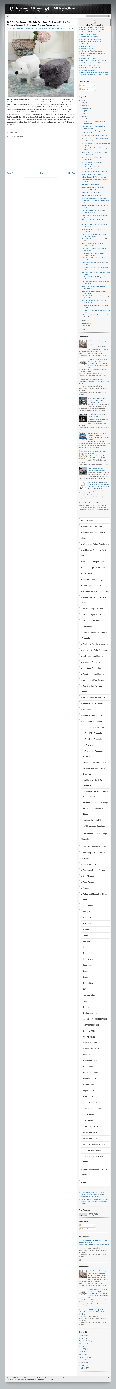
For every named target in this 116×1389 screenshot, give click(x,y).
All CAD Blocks (53, 16)
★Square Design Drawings (92, 608)
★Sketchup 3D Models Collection (91, 32)
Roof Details (88, 1096)
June (84, 113)
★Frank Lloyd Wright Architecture (94, 644)
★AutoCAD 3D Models (92, 733)
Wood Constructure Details (94, 1144)
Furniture (86, 941)
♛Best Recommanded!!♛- (94, 25)
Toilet (85, 935)
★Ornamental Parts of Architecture (91, 51)
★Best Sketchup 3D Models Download (94, 177)
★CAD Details (85, 44)
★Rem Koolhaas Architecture (93, 697)
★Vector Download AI (87, 48)
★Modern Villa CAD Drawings (95, 802)
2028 (82, 100)
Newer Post (11, 173)
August (84, 111)
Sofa (85, 947)
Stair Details (88, 1120)
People (86, 1007)
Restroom (87, 923)
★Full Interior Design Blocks (90, 184)
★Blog (83, 1182)
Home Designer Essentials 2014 (89, 503)
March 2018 (82, 1354)
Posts (83, 85)
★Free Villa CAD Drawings (92, 579)
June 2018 (82, 1346)
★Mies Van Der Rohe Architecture (94, 650)
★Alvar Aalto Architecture (91, 662)
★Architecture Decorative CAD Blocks (92, 29)
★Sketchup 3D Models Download (92, 174)
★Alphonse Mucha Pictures (92, 703)
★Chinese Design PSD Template (92, 782)
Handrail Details (89, 1078)
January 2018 (83, 1360)
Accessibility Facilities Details (95, 1018)
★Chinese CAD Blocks (88, 70)
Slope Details (88, 1114)
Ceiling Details (89, 1036)
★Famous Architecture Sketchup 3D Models (94, 75)
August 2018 (83, 1343)
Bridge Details (89, 1030)
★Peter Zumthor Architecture (92, 674)
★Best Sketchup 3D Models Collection (92, 689)
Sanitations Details (90, 1102)
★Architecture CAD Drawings (90, 37)
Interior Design (87, 905)
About (12, 16)
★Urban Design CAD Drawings (90, 67)
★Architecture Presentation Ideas (91, 39)
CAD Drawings (41, 16)
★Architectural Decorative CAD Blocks (93, 535)
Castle (85, 971)
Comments (84, 89)
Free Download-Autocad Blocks (36, 28)
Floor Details (88, 1066)
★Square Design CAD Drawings (91, 65)
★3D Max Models (90, 745)
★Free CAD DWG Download (94, 762)
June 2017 (82, 1368)
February (85, 323)
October (85, 105)
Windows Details (90, 1132)
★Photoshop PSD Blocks (89, 34)
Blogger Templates (15, 1379)
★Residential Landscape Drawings (95, 591)
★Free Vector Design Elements (91, 192)
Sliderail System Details (93, 1108)
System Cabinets (90, 1013)
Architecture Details (91, 1024)
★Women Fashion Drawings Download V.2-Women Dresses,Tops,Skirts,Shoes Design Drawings (94, 1201)
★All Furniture (86, 626)
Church (86, 977)
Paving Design (89, 983)
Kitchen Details (89, 1084)
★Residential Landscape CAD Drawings (93, 60)
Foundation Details (91, 1072)
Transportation (89, 995)
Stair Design (88, 959)
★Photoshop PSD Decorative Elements (93, 855)
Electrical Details (90, 1060)
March (84, 320)
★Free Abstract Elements (91, 864)
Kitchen (86, 929)
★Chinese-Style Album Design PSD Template (95, 794)
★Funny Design (87, 882)
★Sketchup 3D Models (92, 739)
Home (7, 16)
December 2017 (84, 1362)
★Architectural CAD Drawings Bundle (92, 27)
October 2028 (83, 1335)
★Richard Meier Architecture (92, 715)
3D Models (16, 28)
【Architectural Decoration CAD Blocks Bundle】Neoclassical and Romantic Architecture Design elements (93, 1195)
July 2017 (82, 1365)
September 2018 (84, 1341)
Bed (85, 953)
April (84, 119)
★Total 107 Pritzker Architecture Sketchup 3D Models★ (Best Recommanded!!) (98, 400)
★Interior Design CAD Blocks (90, 46)
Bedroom (87, 917)
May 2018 (82, 1349)
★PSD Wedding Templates (94, 826)
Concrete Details (90, 1042)
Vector (70, 28)
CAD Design (30, 16)
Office (85, 989)
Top (108, 1377)
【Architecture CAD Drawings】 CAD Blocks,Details (42, 8)
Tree (85, 1001)
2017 (82, 329)
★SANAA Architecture (90, 709)
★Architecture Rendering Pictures (91, 41)
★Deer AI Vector (87, 876)
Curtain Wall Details (91, 1048)
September (85, 108)
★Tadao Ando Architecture (91, 721)
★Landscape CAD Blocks (89, 58)
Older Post (71, 173)
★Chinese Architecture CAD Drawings (94, 198)
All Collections (87, 520)
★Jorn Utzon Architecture (91, 668)
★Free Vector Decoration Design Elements (94, 836)
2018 (82, 103)
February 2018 (83, 1357)
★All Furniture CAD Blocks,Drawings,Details (94, 72)
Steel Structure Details (92, 1126)
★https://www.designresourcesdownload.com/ (95, 53)
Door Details (88, 1054)
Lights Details (88, 1090)
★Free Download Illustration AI (91, 195)
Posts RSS (21, 16)
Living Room (88, 911)
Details (23, 28)
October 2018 (83, 1338)
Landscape (87, 965)
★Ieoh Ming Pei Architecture (92, 680)
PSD (49, 28)
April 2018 (82, 1352)
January (85, 326)
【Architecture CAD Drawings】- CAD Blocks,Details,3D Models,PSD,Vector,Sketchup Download (94, 382)
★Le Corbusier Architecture (92, 656)
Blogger (65, 1377)
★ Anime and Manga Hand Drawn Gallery (95, 135)
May (83, 116)
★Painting (85, 888)
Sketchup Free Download (59, 28)
